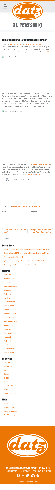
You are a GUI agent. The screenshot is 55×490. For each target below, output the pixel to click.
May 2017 (7, 290)
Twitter (25, 206)
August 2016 (8, 325)
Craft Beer (14, 211)
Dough (6, 374)
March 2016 (8, 345)
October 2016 (9, 317)
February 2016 (9, 349)
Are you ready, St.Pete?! (13, 257)
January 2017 (9, 306)
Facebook (16, 206)
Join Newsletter (10, 471)
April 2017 (7, 294)
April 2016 (7, 341)
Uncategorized (10, 393)
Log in (6, 403)
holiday (36, 214)
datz (9, 214)
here (47, 52)
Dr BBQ (6, 378)
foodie (29, 214)
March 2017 (8, 298)
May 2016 (7, 337)
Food (27, 211)
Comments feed (10, 411)
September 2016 (10, 321)
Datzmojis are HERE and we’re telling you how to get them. (27, 253)
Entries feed (9, 407)
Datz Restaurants (33, 44)
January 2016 (9, 352)
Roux (6, 390)
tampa (29, 217)
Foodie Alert (8, 386)
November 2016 (10, 313)
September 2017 (10, 286)
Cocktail (7, 362)
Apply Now (36, 471)
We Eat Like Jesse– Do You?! (15, 231)
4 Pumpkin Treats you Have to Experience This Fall (24, 261)
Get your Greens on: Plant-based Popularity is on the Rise (26, 249)
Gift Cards (46, 471)
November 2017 (10, 278)
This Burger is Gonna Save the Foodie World (21, 265)
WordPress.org (9, 415)
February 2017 (9, 302)
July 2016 (7, 329)
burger (40, 211)
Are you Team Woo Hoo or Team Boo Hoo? (41, 231)
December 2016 (10, 310)
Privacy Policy (24, 471)
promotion (21, 217)
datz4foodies (18, 214)
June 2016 (8, 333)
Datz (22, 211)
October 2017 (9, 282)
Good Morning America (40, 164)
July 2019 (7, 274)
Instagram (36, 206)
